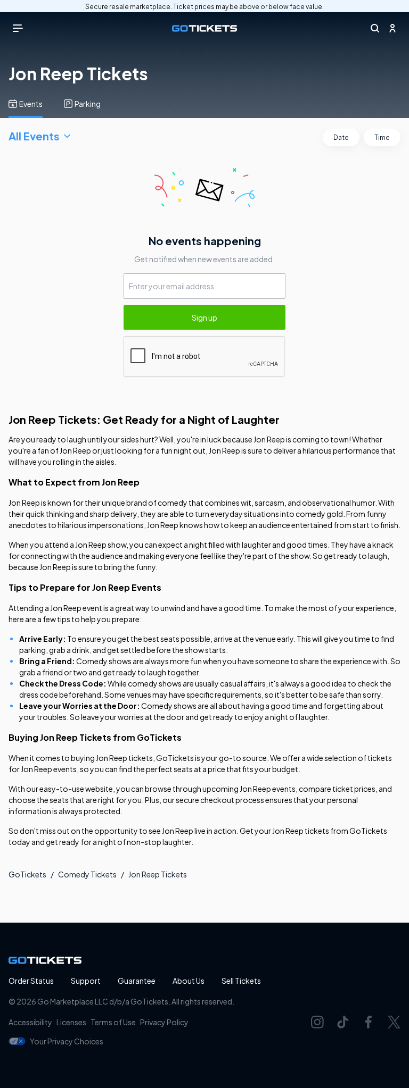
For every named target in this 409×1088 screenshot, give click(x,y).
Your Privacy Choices (66, 1041)
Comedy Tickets (87, 874)
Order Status (31, 980)
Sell (241, 980)
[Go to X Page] (394, 1022)
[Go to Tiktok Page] (343, 1022)
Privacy (164, 1022)
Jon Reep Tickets (157, 874)
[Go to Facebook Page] (368, 1022)
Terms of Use (113, 1022)
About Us (188, 980)
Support (86, 980)
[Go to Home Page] (204, 28)
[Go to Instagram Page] (317, 1022)
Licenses (71, 1022)
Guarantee (137, 980)
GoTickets (27, 874)
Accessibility (30, 1022)
